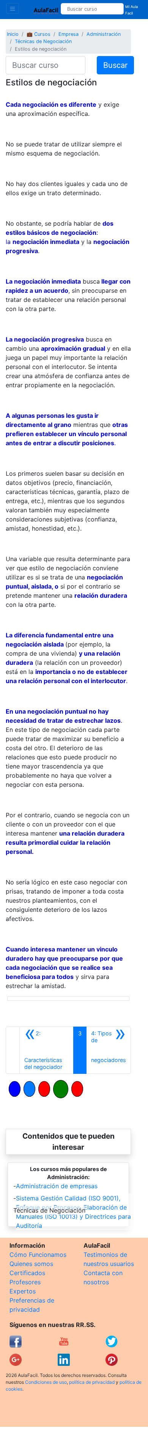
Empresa (68, 34)
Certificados (27, 1273)
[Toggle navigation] (12, 8)
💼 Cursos (38, 34)
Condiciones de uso (46, 1382)
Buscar (115, 65)
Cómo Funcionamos (37, 1254)
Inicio (13, 34)
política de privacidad (92, 1382)
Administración (104, 34)
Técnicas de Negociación (43, 41)
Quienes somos (31, 1264)
